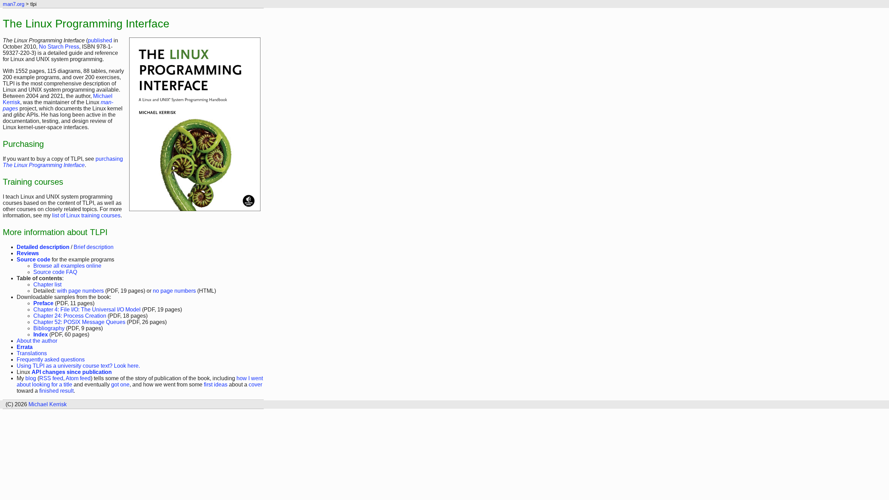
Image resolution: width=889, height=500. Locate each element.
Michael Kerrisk (47, 404)
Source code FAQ (55, 272)
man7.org (13, 4)
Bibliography (49, 328)
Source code (33, 259)
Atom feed (78, 378)
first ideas (215, 385)
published (100, 40)
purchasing (63, 162)
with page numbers (80, 291)
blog (30, 378)
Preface (43, 303)
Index (40, 335)
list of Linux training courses (86, 215)
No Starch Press (59, 47)
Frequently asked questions (51, 359)
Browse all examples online (67, 266)
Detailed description (43, 247)
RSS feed (51, 378)
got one (120, 385)
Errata (25, 347)
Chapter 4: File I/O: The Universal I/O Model (87, 309)
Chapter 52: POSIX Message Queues (79, 322)
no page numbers (174, 291)
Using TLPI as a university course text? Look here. (78, 366)
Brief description (94, 247)
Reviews (28, 253)
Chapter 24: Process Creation (69, 316)
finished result (56, 391)
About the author (37, 341)
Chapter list (47, 285)
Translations (32, 353)
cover (255, 385)
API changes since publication (72, 372)
